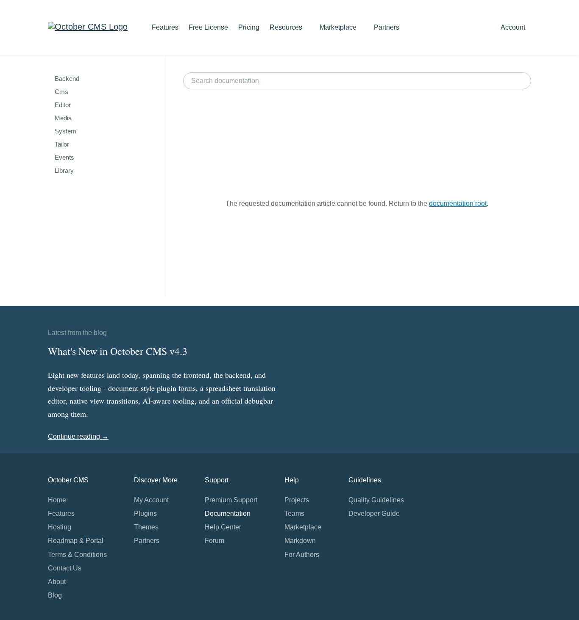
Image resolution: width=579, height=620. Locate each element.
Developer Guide (374, 513)
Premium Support (231, 500)
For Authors (301, 554)
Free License (208, 27)
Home (57, 500)
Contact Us (64, 568)
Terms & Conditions (77, 554)
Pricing (248, 27)
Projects (296, 500)
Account (514, 27)
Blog (55, 595)
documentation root (458, 203)
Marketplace (339, 27)
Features (165, 27)
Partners (386, 27)
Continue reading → (78, 436)
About (57, 581)
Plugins (145, 513)
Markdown (300, 540)
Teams (294, 513)
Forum (214, 540)
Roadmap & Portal (75, 540)
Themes (146, 527)
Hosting (59, 527)
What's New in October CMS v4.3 (117, 351)
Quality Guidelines (376, 500)
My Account (151, 500)
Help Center (223, 527)
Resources (287, 27)
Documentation (228, 513)
